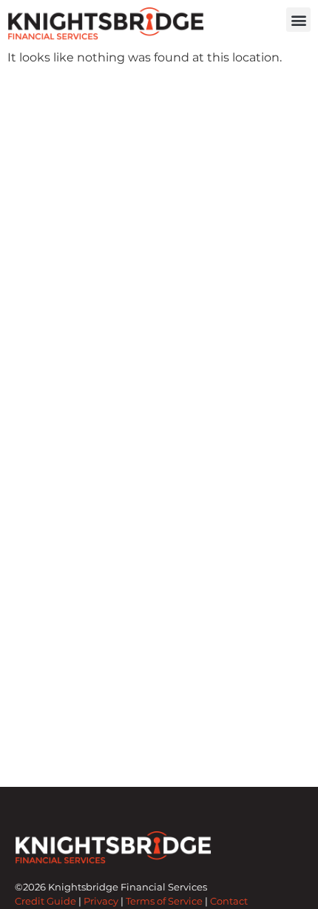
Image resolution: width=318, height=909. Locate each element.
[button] (298, 19)
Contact (229, 901)
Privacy (101, 901)
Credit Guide (45, 901)
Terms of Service (164, 901)
